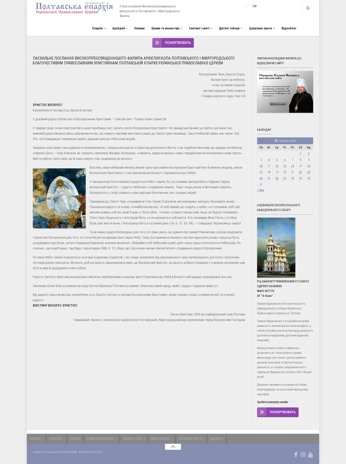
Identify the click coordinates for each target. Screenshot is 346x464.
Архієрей (118, 28)
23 (308, 172)
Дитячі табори (229, 28)
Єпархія (97, 28)
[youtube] (310, 454)
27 (284, 178)
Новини (139, 28)
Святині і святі (199, 28)
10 (261, 166)
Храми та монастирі (165, 28)
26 (277, 178)
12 (277, 166)
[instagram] (303, 454)
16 (308, 166)
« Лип (260, 190)
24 (261, 178)
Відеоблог (289, 28)
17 (261, 172)
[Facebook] (296, 454)
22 (300, 172)
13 (284, 166)
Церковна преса (260, 28)
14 (292, 166)
